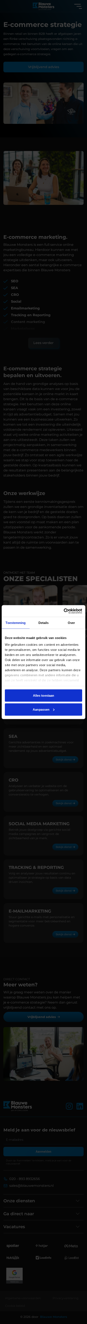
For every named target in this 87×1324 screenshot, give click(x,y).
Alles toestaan (43, 695)
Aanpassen (41, 709)
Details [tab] (43, 623)
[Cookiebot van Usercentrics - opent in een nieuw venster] (63, 611)
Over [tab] (71, 623)
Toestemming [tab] (15, 623)
